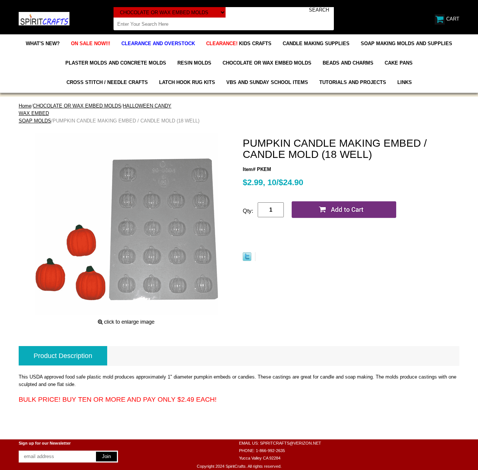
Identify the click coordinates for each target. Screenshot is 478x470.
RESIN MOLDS (194, 63)
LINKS (404, 82)
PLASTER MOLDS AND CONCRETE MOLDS (115, 63)
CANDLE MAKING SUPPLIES (316, 43)
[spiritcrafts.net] (44, 18)
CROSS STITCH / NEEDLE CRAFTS (107, 82)
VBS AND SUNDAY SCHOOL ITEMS (267, 82)
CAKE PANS (399, 63)
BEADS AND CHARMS (348, 63)
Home (25, 106)
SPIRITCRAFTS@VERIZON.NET (290, 443)
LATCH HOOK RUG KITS (187, 82)
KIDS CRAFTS (238, 43)
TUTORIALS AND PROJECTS (352, 82)
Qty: (248, 211)
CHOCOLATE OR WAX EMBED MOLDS (267, 63)
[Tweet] (247, 259)
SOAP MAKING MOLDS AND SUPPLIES (406, 43)
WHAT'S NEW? (43, 43)
